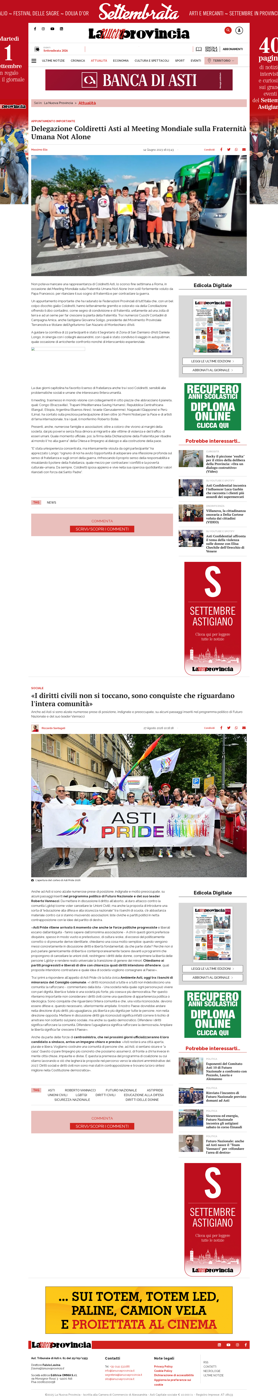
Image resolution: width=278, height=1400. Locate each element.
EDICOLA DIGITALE (211, 49)
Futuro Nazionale (121, 1090)
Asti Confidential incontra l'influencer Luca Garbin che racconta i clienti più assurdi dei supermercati (226, 491)
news (51, 502)
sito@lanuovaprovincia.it (119, 1379)
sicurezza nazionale (72, 1100)
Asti (51, 1090)
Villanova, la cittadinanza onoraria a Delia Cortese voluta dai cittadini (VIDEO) (226, 516)
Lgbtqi (81, 1095)
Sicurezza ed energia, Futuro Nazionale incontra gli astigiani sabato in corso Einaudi (224, 1121)
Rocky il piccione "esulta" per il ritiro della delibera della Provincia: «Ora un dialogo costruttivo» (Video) (225, 464)
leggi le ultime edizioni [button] (211, 361)
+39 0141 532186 (120, 1366)
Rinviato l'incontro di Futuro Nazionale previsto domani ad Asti (226, 1097)
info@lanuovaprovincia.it (119, 1370)
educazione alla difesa (144, 1095)
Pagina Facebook (38, 28)
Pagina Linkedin (64, 28)
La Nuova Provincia (58, 103)
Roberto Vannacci (80, 1090)
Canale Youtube (55, 28)
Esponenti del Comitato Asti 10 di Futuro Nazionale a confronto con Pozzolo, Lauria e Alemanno (226, 1071)
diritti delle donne (142, 1100)
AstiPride (155, 1090)
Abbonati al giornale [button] (211, 370)
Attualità (87, 103)
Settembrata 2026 (55, 50)
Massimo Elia (39, 149)
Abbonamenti (233, 49)
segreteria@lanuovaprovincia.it (123, 1374)
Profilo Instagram (46, 28)
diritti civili (105, 1095)
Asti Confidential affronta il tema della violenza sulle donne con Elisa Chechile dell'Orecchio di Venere (226, 543)
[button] (239, 30)
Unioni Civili (57, 1095)
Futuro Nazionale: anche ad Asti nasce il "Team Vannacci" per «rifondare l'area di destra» (225, 1147)
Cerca (228, 30)
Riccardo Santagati (53, 728)
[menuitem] (53, 60)
